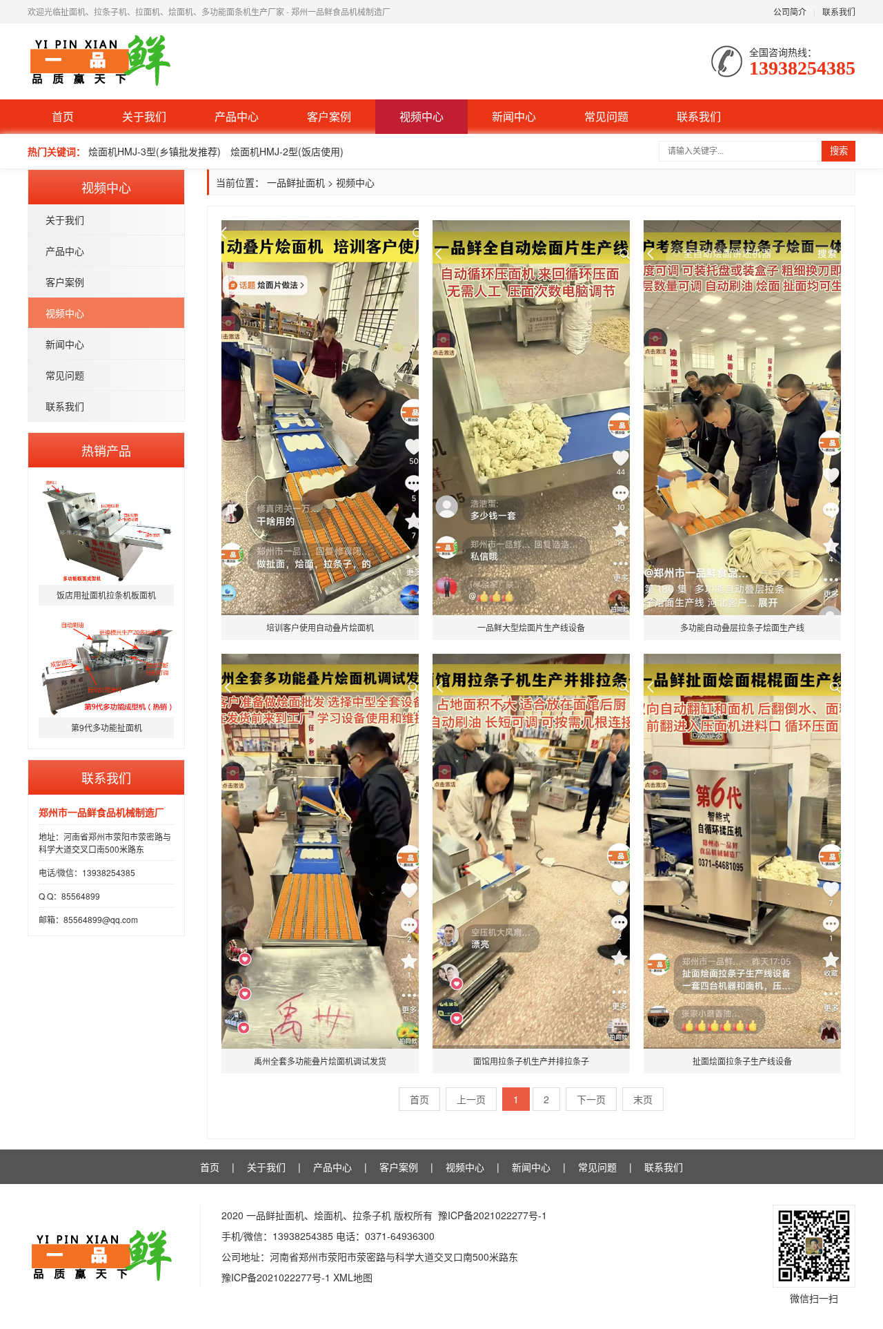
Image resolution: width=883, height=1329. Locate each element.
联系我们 (838, 11)
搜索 (839, 151)
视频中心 (421, 116)
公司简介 (789, 11)
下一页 (591, 1099)
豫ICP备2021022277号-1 (492, 1215)
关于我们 (144, 116)
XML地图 (353, 1277)
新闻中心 (514, 116)
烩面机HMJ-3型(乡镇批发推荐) (154, 151)
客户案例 (329, 116)
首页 (63, 116)
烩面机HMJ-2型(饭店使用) (287, 151)
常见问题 (606, 116)
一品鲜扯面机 (296, 182)
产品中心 (237, 116)
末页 (643, 1099)
